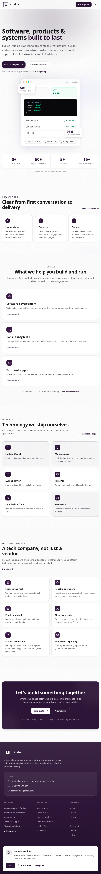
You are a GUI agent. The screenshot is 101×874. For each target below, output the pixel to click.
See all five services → (72, 391)
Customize (26, 865)
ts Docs (72, 835)
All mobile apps (89, 434)
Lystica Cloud (33, 141)
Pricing (72, 817)
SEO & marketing (12, 826)
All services (9, 831)
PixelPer (40, 830)
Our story (6, 569)
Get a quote (83, 4)
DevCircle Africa (44, 821)
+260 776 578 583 (19, 786)
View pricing (60, 711)
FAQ (71, 821)
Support (73, 830)
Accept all (39, 865)
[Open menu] (95, 4)
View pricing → (42, 71)
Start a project (11, 64)
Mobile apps (51, 141)
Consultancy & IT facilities (15, 808)
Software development (14, 812)
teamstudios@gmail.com (22, 790)
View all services (89, 208)
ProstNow (41, 812)
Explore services (38, 64)
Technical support (12, 821)
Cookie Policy (28, 858)
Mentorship (9, 817)
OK (10, 865)
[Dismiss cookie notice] (93, 851)
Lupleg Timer (68, 141)
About (72, 808)
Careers (72, 812)
